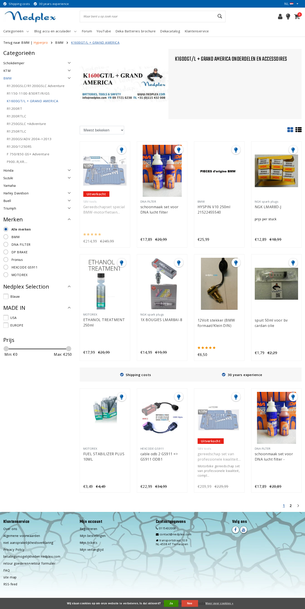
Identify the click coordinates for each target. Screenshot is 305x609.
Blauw (15, 296)
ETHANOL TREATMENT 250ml (104, 322)
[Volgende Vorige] (298, 507)
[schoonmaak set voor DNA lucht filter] (162, 170)
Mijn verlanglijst (92, 549)
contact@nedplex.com (175, 534)
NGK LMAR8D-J (268, 206)
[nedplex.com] (31, 16)
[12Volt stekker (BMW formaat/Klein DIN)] (219, 283)
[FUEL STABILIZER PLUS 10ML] (105, 417)
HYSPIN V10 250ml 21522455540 (214, 209)
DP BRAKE (19, 252)
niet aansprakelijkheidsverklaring (28, 542)
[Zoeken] (220, 16)
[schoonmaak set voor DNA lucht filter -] (276, 417)
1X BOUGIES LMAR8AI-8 (161, 319)
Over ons (10, 529)
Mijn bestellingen (93, 536)
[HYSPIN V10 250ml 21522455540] (219, 170)
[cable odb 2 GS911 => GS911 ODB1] (162, 417)
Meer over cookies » (219, 603)
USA (13, 318)
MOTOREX (19, 275)
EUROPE (16, 325)
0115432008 (166, 528)
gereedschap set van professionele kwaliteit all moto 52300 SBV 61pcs (218, 456)
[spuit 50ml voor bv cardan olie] (276, 283)
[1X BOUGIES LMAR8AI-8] (162, 283)
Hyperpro (40, 42)
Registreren (88, 529)
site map (10, 577)
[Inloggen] (280, 16)
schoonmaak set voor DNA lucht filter (159, 209)
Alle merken (21, 229)
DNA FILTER (21, 244)
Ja (171, 603)
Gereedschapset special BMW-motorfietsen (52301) (104, 209)
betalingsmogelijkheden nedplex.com (31, 556)
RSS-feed (10, 584)
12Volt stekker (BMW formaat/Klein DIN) (216, 323)
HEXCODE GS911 (24, 267)
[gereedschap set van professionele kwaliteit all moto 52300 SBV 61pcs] (219, 417)
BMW (59, 42)
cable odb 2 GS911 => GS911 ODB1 (159, 456)
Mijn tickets (89, 542)
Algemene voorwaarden (21, 536)
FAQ (6, 570)
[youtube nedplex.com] (243, 529)
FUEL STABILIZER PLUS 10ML (104, 456)
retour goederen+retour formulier (29, 563)
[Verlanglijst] (288, 16)
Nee (189, 603)
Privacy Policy (14, 549)
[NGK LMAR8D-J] (276, 170)
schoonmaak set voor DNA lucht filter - (274, 456)
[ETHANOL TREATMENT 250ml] (105, 283)
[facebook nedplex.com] (235, 529)
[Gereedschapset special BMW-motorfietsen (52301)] (105, 170)
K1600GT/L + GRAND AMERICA (95, 42)
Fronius (17, 260)
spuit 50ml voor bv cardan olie (271, 323)
